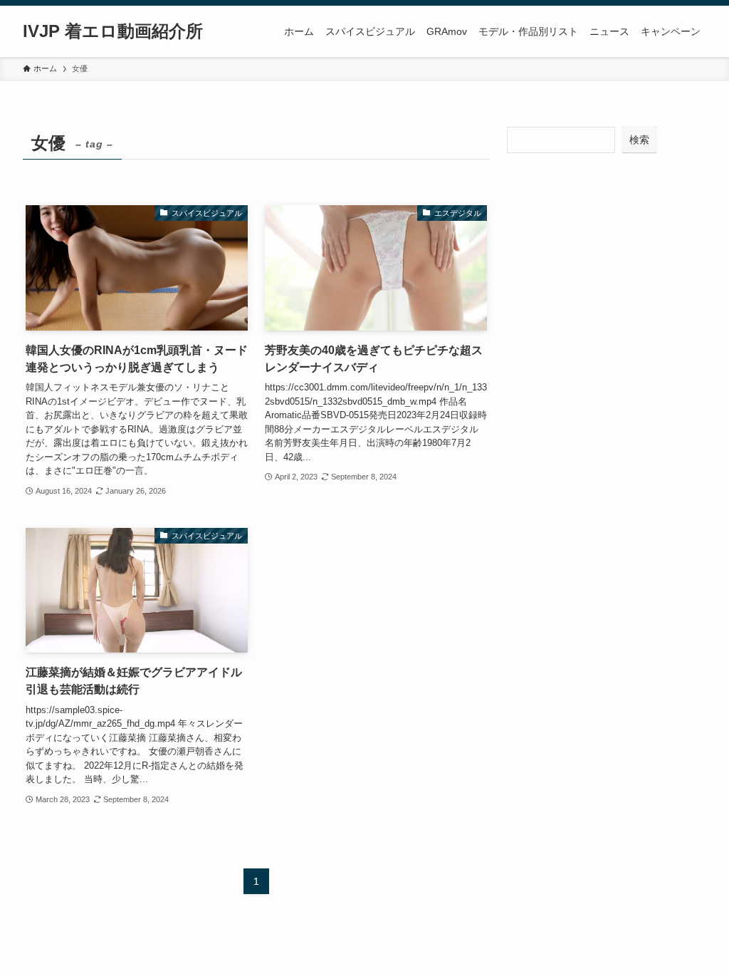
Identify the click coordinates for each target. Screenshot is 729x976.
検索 (639, 139)
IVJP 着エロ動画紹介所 (113, 31)
